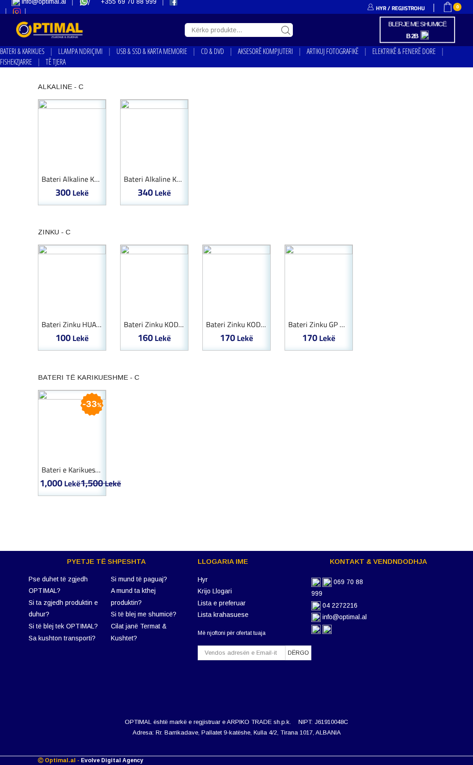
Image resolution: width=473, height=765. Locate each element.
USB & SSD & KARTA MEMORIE (151, 51)
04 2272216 (340, 605)
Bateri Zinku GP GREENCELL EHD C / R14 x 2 (320, 324)
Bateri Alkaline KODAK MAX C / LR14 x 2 (156, 179)
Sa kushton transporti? (62, 638)
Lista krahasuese (223, 614)
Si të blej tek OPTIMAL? (63, 626)
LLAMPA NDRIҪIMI (80, 51)
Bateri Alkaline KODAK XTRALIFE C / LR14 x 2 (74, 179)
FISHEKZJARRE (16, 62)
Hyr (203, 579)
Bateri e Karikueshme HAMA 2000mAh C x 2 (74, 470)
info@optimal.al (344, 617)
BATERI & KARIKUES (22, 51)
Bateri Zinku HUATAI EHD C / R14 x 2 (74, 324)
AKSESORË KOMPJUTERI (265, 51)
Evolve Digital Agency (112, 760)
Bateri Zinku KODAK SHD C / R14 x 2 (156, 324)
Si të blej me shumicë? (143, 614)
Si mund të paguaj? (139, 579)
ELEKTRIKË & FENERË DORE (404, 51)
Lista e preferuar (222, 603)
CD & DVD (212, 51)
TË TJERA (56, 62)
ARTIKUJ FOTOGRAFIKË (332, 51)
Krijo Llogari (215, 591)
